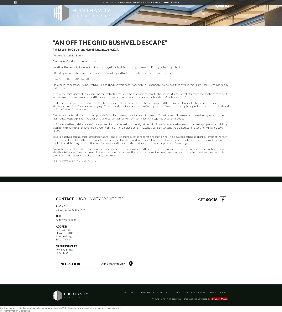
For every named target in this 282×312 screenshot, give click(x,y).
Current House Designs (151, 293)
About (134, 293)
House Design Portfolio (176, 293)
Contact (202, 293)
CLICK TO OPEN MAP (113, 264)
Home (126, 293)
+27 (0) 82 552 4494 (74, 209)
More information (9, 310)
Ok (20, 310)
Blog (192, 293)
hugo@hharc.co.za (66, 219)
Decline (26, 310)
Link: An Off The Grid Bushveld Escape (74, 78)
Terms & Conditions (218, 293)
